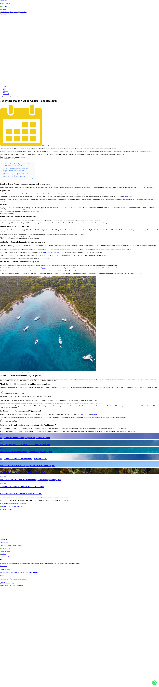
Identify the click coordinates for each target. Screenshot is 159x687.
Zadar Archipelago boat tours (42, 497)
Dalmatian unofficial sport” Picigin (52, 252)
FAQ (4, 92)
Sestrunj (81, 414)
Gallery (5, 88)
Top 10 (14, 497)
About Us (5, 91)
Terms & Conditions (18, 585)
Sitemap (2, 585)
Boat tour (6, 497)
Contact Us (6, 94)
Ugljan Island (128, 196)
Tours (4, 86)
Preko (10, 497)
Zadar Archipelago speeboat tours (59, 497)
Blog (4, 89)
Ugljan (43, 268)
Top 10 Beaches (20, 497)
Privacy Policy (8, 585)
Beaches (2, 497)
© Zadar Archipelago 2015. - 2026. (9, 583)
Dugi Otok (94, 414)
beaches (133, 151)
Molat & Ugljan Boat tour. (128, 431)
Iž (87, 414)
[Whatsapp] (154, 682)
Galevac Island (22, 199)
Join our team (3, 566)
